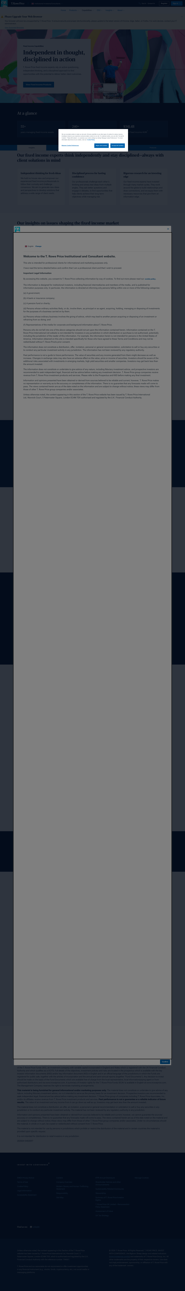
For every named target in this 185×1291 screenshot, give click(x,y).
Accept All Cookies (117, 145)
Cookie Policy (91, 139)
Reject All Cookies (101, 145)
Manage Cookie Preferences (70, 145)
